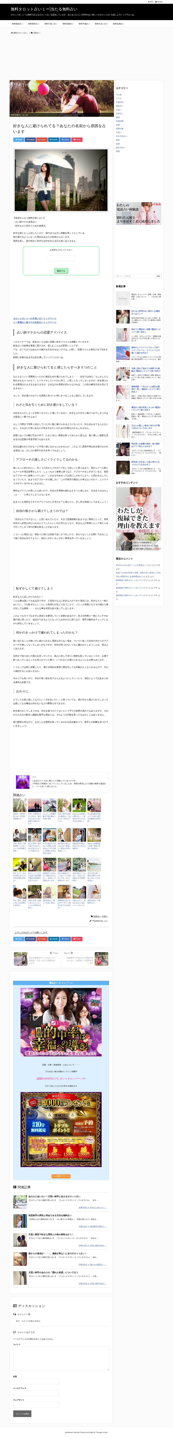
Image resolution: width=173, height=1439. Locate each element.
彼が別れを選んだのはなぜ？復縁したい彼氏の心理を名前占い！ (64, 847)
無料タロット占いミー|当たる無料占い (44, 9)
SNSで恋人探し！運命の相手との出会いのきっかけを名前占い (94, 876)
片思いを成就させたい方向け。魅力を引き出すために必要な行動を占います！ (34, 819)
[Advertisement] (86, 57)
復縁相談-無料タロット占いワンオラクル (133, 580)
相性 (118, 140)
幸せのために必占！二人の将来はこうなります (136, 565)
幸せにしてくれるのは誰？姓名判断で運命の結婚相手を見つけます (34, 876)
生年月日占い (121, 136)
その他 (119, 94)
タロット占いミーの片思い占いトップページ (34, 318)
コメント (17, 1344)
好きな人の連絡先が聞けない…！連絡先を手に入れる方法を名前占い (79, 817)
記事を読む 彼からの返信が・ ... (92, 1264)
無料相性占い (33, 24)
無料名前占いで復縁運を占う (93, 901)
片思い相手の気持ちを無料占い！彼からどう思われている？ (64, 817)
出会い (119, 110)
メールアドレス (19, 1388)
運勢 (118, 151)
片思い (105, 916)
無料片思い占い (51, 24)
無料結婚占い (118, 24)
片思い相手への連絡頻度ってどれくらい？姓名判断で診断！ (19, 847)
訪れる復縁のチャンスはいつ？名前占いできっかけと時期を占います (64, 876)
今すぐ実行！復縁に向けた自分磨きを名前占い (19, 902)
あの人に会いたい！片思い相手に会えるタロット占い (54, 1196)
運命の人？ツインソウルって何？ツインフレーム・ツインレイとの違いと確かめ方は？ (145, 350)
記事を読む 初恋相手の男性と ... (92, 1226)
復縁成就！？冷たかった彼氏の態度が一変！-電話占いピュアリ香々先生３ (146, 389)
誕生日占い (120, 147)
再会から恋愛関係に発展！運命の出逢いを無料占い (93, 845)
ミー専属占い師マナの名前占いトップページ (34, 322)
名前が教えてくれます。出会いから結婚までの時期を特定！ (79, 876)
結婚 (118, 143)
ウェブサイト (18, 1400)
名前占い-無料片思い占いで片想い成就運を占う (19, 816)
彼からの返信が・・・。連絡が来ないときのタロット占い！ (58, 1253)
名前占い (97, 916)
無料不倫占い (84, 24)
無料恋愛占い (68, 24)
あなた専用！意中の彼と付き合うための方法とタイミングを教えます (34, 847)
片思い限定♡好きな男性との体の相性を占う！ (51, 1234)
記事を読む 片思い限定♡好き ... (92, 1245)
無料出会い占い (101, 24)
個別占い (120, 106)
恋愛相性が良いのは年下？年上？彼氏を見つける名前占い (64, 904)
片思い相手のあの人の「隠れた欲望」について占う (53, 1272)
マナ (106, 921)
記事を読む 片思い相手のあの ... (92, 1283)
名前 (15, 1376)
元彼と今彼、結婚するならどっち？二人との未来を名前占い (34, 904)
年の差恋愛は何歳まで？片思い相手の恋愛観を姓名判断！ (93, 817)
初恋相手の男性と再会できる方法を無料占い (79, 845)
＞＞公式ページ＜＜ (61, 1176)
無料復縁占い (17, 24)
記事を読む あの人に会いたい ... (92, 1207)
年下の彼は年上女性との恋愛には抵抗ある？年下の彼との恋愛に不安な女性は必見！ (49, 848)
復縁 (118, 117)
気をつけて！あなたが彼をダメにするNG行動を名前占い (19, 876)
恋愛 (118, 125)
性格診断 (120, 121)
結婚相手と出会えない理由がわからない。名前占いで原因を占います (49, 876)
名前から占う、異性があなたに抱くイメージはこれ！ (79, 902)
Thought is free (101, 1432)
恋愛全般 (120, 128)
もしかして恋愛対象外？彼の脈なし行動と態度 (49, 816)
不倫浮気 (120, 102)
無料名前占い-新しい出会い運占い (49, 901)
